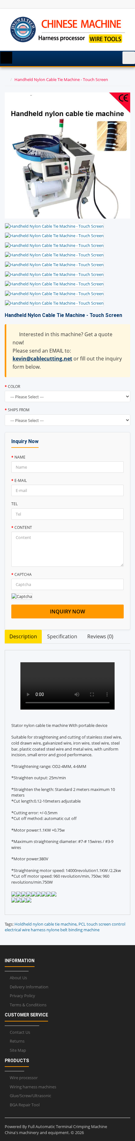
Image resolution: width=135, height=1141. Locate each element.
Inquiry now (67, 611)
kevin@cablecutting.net (42, 358)
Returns (17, 1041)
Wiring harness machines (33, 1087)
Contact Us (20, 1032)
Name (19, 457)
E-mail (20, 480)
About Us (18, 977)
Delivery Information (29, 987)
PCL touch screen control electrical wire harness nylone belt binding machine (65, 927)
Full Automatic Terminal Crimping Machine (67, 1126)
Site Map (18, 1050)
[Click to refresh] (21, 596)
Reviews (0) (100, 636)
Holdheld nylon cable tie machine (45, 924)
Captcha (23, 574)
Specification (62, 636)
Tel (14, 503)
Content (23, 527)
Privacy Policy (22, 995)
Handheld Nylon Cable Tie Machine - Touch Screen (61, 79)
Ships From (19, 410)
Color (14, 386)
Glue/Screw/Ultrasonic (30, 1095)
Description (23, 636)
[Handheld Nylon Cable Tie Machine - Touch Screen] (54, 226)
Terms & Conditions (28, 1005)
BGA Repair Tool (25, 1105)
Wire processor (24, 1077)
